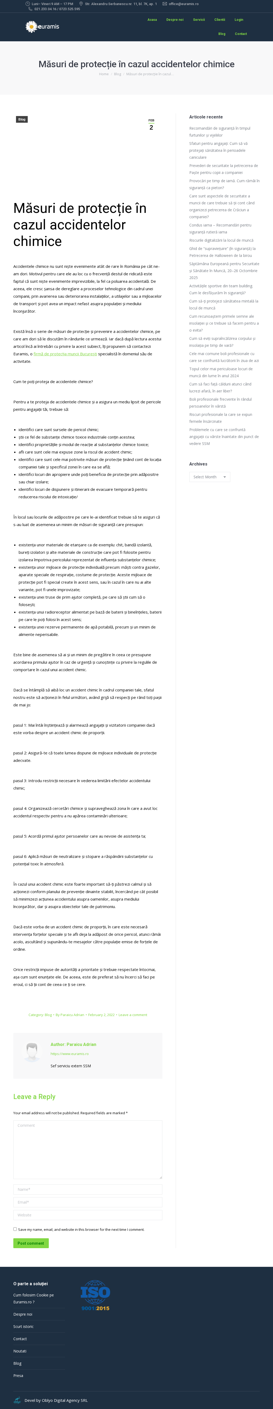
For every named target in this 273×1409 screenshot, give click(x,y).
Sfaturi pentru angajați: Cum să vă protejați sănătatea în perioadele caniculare (218, 150)
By (70, 1014)
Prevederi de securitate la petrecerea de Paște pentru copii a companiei (223, 169)
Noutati (19, 1351)
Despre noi (22, 1314)
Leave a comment (133, 1014)
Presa (18, 1375)
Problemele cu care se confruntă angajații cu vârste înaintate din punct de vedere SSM (224, 436)
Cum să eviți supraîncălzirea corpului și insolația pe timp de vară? (222, 342)
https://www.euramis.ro (70, 1053)
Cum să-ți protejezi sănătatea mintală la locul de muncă (223, 304)
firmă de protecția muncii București (65, 353)
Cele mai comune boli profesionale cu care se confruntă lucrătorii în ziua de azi (224, 357)
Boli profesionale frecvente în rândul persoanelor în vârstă (220, 403)
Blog (21, 119)
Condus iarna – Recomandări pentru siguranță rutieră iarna (220, 228)
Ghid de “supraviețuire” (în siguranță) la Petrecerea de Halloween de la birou (222, 252)
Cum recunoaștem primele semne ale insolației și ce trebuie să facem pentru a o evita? (224, 323)
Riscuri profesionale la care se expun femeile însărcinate (220, 418)
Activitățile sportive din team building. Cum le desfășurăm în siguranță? (221, 289)
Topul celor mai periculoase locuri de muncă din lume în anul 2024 (221, 372)
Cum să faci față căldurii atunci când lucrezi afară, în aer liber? (220, 387)
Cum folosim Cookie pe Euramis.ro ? (33, 1298)
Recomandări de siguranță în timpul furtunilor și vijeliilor (219, 132)
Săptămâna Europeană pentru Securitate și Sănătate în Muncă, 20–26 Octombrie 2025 (224, 270)
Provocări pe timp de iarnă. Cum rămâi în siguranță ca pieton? (224, 184)
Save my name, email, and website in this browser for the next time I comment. (81, 1229)
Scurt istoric (23, 1326)
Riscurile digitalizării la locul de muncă (221, 240)
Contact (20, 1338)
